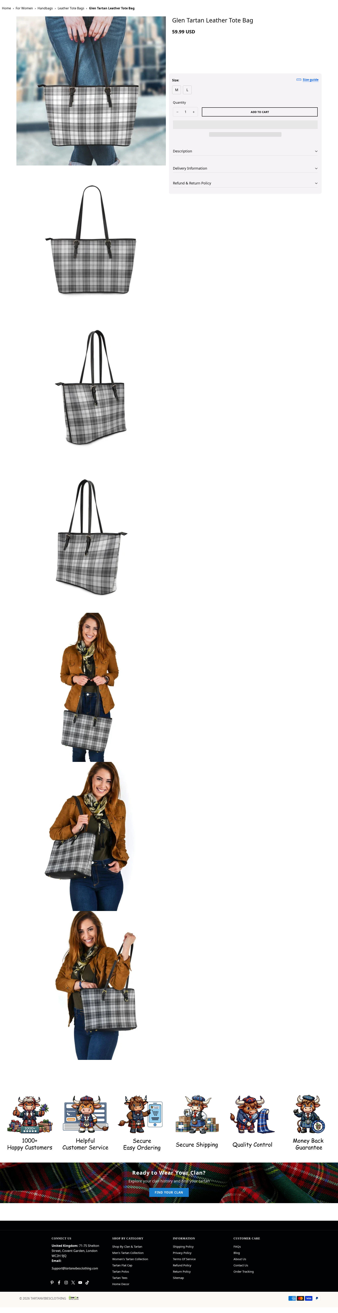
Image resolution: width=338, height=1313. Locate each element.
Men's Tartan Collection (128, 1253)
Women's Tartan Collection (130, 1259)
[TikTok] (87, 1282)
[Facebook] (59, 1282)
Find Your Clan (169, 1192)
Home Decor (120, 1284)
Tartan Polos (120, 1271)
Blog (237, 1253)
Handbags (45, 8)
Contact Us (241, 1265)
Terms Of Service (184, 1259)
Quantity (179, 102)
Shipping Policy (183, 1246)
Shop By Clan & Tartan (127, 1246)
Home (6, 8)
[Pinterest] (52, 1282)
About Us (240, 1259)
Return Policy (182, 1271)
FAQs (237, 1246)
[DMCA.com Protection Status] (74, 1298)
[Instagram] (66, 1282)
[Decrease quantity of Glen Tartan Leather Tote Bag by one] (177, 112)
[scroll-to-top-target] (330, 1291)
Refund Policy (182, 1265)
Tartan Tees (119, 1278)
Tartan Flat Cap (122, 1265)
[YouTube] (80, 1282)
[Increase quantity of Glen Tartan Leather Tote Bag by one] (193, 112)
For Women (24, 8)
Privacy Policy (182, 1253)
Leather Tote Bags (71, 8)
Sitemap (178, 1278)
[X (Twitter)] (73, 1282)
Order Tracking (244, 1271)
